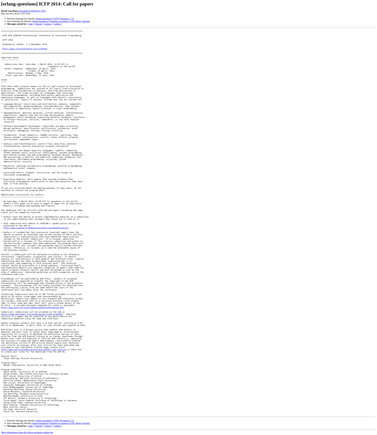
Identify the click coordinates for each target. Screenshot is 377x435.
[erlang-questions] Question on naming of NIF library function (61, 21)
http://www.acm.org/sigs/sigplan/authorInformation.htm (32, 307)
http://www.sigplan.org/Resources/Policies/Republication (36, 228)
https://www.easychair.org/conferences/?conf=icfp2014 (31, 314)
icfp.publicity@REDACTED (32, 11)
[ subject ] (48, 24)
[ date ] (31, 24)
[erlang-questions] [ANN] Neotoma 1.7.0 (54, 18)
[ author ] (57, 24)
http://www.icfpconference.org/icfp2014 (24, 49)
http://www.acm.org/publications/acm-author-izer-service (33, 349)
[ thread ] (39, 24)
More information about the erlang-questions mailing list (27, 432)
